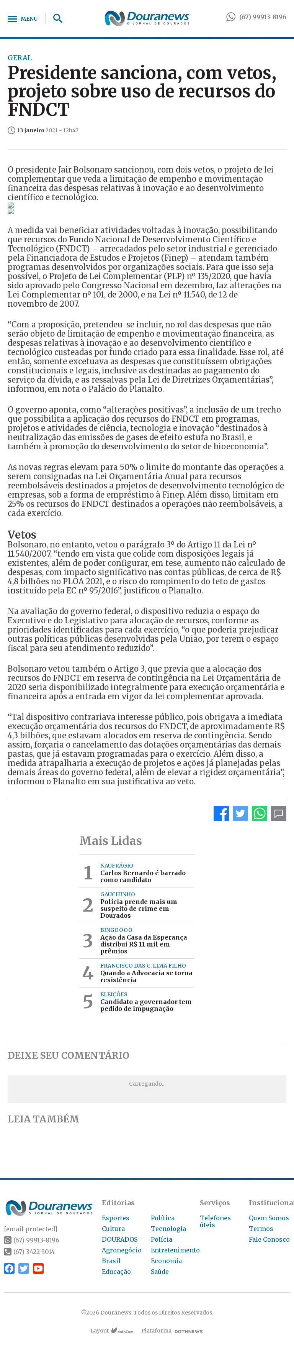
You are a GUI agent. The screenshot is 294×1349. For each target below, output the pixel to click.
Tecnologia (168, 1228)
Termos (261, 1228)
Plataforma (156, 1330)
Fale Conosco (269, 1239)
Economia (166, 1261)
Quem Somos (269, 1218)
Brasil (111, 1261)
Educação (116, 1271)
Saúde (160, 1271)
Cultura (113, 1228)
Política (163, 1218)
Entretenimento (175, 1250)
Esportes (115, 1218)
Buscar (55, 18)
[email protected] (30, 1229)
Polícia (161, 1239)
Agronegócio (122, 1250)
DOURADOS (119, 1239)
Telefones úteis (215, 1221)
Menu (29, 18)
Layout (99, 1330)
